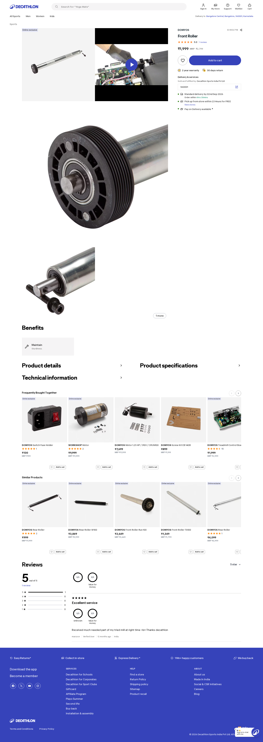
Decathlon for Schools (79, 674)
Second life (73, 703)
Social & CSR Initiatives (208, 684)
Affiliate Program (76, 693)
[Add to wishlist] (183, 60)
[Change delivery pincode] (236, 87)
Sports (13, 24)
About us (199, 674)
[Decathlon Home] (24, 7)
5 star (233, 564)
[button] (16, 16)
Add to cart (60, 467)
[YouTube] (29, 686)
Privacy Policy (46, 729)
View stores (189, 105)
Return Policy (138, 679)
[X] (21, 686)
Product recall (138, 693)
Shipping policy (139, 684)
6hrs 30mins (202, 97)
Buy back (71, 708)
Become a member (24, 676)
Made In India (202, 679)
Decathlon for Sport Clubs (81, 684)
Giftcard (71, 689)
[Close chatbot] (235, 729)
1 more (160, 315)
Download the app (23, 669)
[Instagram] (38, 686)
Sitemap (135, 689)
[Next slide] (238, 393)
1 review (203, 42)
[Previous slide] (231, 393)
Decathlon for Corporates (81, 679)
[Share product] (241, 29)
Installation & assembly (80, 713)
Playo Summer (74, 698)
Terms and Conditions (21, 729)
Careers (198, 689)
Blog (197, 693)
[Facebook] (13, 686)
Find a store (137, 674)
